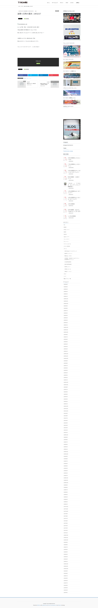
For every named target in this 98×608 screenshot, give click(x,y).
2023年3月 (66, 375)
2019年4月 (66, 468)
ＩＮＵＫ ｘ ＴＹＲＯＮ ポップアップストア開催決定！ (74, 185)
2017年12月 (66, 506)
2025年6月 (66, 313)
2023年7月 (66, 365)
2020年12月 (66, 434)
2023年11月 (66, 356)
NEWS (57, 10)
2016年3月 (66, 556)
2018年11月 (66, 480)
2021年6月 (66, 420)
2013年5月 (66, 587)
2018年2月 (66, 501)
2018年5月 (66, 494)
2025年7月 (66, 310)
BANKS (65, 227)
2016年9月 (66, 542)
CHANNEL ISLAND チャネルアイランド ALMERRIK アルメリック (72, 259)
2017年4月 (66, 525)
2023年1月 (66, 379)
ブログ (27, 78)
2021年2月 (66, 430)
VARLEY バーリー (68, 271)
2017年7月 (66, 518)
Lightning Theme (44, 605)
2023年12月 (66, 353)
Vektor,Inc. (59, 605)
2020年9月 (66, 437)
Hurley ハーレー (66, 229)
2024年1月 (66, 351)
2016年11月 (66, 537)
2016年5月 (66, 551)
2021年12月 (66, 406)
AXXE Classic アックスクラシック (71, 251)
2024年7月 (66, 336)
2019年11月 (66, 451)
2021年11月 (66, 408)
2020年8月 (66, 439)
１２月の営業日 (72, 216)
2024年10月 (66, 332)
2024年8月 (66, 334)
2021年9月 (66, 413)
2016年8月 (66, 544)
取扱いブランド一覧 (67, 278)
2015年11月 (66, 566)
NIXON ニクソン (67, 266)
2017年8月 (66, 516)
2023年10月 (66, 358)
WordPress (38, 605)
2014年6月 (66, 585)
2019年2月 (66, 473)
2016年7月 (66, 547)
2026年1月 (66, 296)
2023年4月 (66, 372)
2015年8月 (66, 573)
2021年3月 (66, 427)
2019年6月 (66, 463)
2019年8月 (66, 458)
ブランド (65, 248)
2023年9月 (66, 360)
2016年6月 (66, 549)
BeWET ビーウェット (68, 253)
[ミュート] (77, 21)
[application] (71, 18)
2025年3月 (66, 320)
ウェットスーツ (66, 239)
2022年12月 (66, 382)
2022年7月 (66, 389)
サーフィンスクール (67, 243)
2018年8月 (66, 487)
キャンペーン (66, 241)
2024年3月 (66, 346)
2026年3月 (66, 291)
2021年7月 (66, 418)
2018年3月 (66, 499)
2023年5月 (66, 370)
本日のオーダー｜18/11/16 (31, 83)
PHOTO (65, 234)
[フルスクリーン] (79, 21)
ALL (64, 224)
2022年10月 (66, 384)
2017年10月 (66, 511)
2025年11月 (66, 301)
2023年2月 (66, 377)
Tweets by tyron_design (68, 151)
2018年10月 (66, 482)
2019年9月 (66, 456)
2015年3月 (66, 580)
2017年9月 (66, 513)
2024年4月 (66, 344)
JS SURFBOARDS (68, 261)
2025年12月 (66, 298)
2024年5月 (66, 341)
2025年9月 (66, 305)
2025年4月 (66, 317)
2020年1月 (66, 449)
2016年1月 (66, 561)
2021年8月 (66, 415)
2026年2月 (66, 293)
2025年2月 (66, 322)
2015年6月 (66, 578)
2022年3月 (66, 399)
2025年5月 (66, 315)
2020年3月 (66, 446)
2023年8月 (66, 363)
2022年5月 (66, 394)
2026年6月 (66, 286)
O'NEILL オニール (68, 269)
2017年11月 (66, 508)
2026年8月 (66, 284)
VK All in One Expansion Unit (52, 605)
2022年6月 (66, 391)
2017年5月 (66, 523)
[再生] (64, 21)
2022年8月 (66, 387)
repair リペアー (66, 236)
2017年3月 (66, 528)
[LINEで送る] (26, 18)
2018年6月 (66, 492)
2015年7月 (66, 575)
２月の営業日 (71, 204)
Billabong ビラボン (68, 255)
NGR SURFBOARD (68, 264)
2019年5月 (66, 465)
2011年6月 (65, 592)
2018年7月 (66, 489)
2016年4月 (66, 554)
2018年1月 (66, 504)
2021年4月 (66, 425)
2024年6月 (66, 339)
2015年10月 (66, 568)
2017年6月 (66, 520)
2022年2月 (66, 401)
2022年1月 (66, 403)
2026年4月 (66, 289)
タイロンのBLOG (67, 246)
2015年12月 (66, 563)
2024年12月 (66, 327)
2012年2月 (66, 590)
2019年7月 (66, 461)
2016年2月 (66, 559)
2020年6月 (66, 444)
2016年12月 (66, 535)
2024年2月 (66, 348)
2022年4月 (66, 396)
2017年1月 (66, 532)
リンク (30, 78)
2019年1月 (66, 475)
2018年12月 (66, 477)
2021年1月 (66, 432)
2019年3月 (66, 470)
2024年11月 (66, 329)
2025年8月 (66, 308)
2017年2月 (66, 530)
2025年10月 (66, 303)
